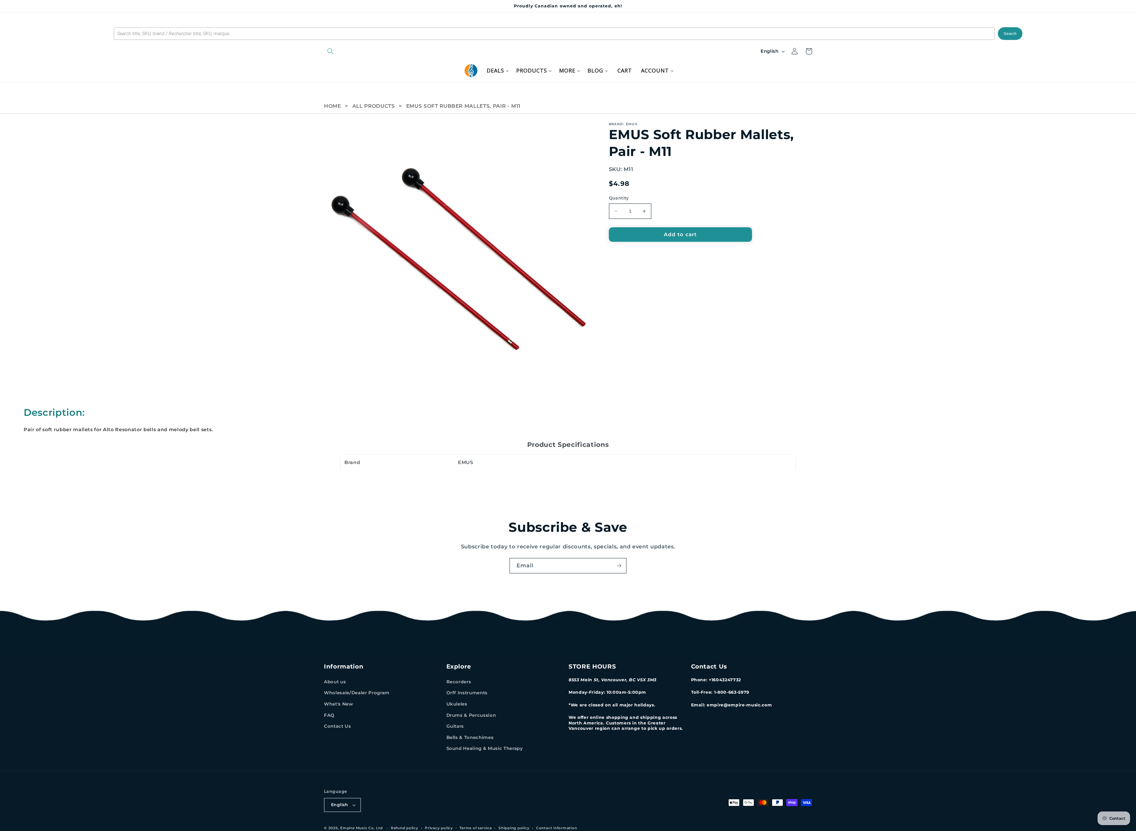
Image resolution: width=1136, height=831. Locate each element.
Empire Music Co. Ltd (361, 828)
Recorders (458, 682)
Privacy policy (439, 828)
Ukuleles (456, 704)
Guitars (455, 726)
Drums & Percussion (471, 715)
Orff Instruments (467, 692)
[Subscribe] (619, 566)
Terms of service (475, 828)
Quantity (619, 198)
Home (332, 106)
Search (1010, 33)
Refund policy (404, 828)
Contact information (556, 828)
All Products (373, 106)
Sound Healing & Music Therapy (484, 748)
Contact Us (337, 726)
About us (335, 682)
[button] (361, 51)
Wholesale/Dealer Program (357, 692)
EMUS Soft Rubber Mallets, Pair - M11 (463, 106)
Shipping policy (514, 828)
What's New (338, 704)
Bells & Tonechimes (470, 737)
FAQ (329, 715)
